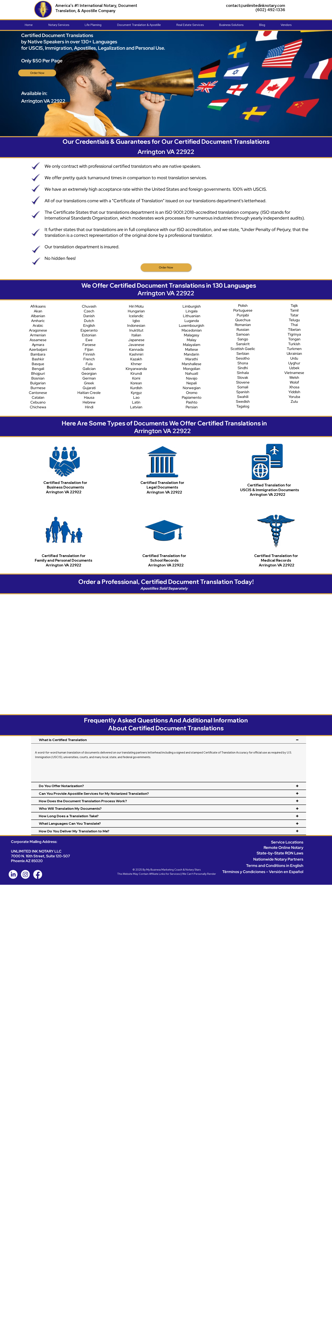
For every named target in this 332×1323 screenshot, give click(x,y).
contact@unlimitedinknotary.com (255, 5)
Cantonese (38, 392)
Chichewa (38, 407)
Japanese (136, 340)
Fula (89, 363)
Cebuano (38, 402)
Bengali (38, 368)
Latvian (136, 407)
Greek (89, 383)
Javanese (136, 344)
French (89, 359)
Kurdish (136, 387)
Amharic (38, 320)
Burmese (38, 387)
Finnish (89, 354)
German (89, 378)
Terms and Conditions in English (274, 865)
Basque (38, 363)
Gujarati (89, 387)
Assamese (38, 340)
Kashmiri (136, 354)
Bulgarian (38, 383)
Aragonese (38, 330)
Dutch (89, 320)
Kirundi (136, 373)
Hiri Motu (136, 306)
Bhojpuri (38, 373)
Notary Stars (193, 869)
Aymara (38, 344)
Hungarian (136, 311)
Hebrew (89, 402)
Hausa (89, 397)
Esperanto (89, 330)
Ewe (89, 340)
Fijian (89, 349)
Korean (136, 383)
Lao (136, 397)
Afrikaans (38, 306)
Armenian (38, 335)
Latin (136, 402)
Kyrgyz (136, 392)
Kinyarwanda (136, 368)
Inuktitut (136, 330)
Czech (89, 311)
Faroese (89, 344)
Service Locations (287, 842)
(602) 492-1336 (270, 9)
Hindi (89, 407)
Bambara (38, 354)
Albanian (38, 316)
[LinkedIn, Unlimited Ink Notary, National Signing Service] (13, 874)
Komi (136, 378)
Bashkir (38, 359)
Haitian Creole (89, 392)
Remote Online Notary (283, 847)
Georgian (89, 373)
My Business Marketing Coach (164, 869)
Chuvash (89, 306)
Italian (136, 335)
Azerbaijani (38, 349)
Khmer (136, 363)
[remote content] (167, 646)
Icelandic (136, 316)
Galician (89, 368)
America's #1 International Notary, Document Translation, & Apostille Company (96, 8)
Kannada (136, 349)
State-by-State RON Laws (280, 853)
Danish (89, 316)
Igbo (136, 320)
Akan (38, 311)
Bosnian (38, 378)
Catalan (38, 397)
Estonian (89, 335)
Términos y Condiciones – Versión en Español (262, 871)
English (89, 325)
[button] (66, 25)
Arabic (38, 325)
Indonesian (136, 325)
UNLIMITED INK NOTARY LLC (36, 851)
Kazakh (136, 359)
